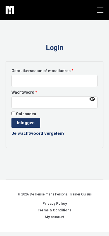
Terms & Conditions (54, 210)
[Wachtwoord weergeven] (92, 99)
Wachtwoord (30, 92)
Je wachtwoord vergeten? (38, 133)
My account (54, 217)
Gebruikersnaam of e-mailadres (48, 70)
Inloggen (26, 122)
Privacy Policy (54, 203)
